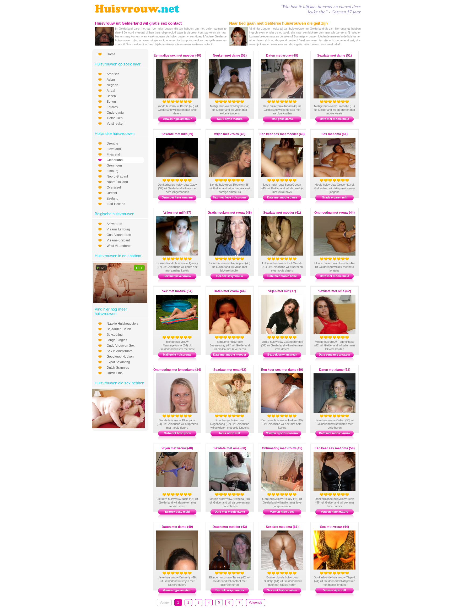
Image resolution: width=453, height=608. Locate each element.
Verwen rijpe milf (334, 590)
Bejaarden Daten (119, 329)
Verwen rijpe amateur (177, 118)
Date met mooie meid (334, 118)
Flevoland (114, 149)
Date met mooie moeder (229, 354)
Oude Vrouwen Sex (120, 345)
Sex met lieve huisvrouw (229, 197)
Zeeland (112, 198)
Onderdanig (115, 112)
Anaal (111, 90)
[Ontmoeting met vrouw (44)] (340, 254)
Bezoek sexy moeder (229, 590)
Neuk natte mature (229, 118)
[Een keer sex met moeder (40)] (287, 176)
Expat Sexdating (118, 362)
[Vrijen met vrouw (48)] (182, 486)
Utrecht (112, 193)
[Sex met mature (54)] (182, 329)
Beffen (111, 96)
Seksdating (115, 334)
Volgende (255, 602)
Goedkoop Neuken (120, 356)
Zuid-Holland (116, 204)
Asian (111, 79)
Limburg (112, 171)
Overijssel (114, 187)
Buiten (111, 101)
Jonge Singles (117, 340)
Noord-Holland (117, 182)
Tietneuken (115, 118)
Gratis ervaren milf (334, 197)
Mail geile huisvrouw (177, 354)
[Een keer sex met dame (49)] (287, 411)
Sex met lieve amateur (282, 590)
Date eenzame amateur (334, 354)
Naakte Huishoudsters (122, 323)
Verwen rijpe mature (334, 511)
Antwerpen (114, 224)
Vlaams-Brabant (118, 240)
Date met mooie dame (282, 197)
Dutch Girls (114, 373)
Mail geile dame (282, 118)
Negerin (112, 85)
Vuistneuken (116, 123)
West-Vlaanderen (119, 246)
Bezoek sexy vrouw (229, 276)
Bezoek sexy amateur (282, 354)
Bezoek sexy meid (177, 511)
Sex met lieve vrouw (177, 276)
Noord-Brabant (117, 176)
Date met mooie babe (282, 276)
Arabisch (113, 74)
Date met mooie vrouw (334, 433)
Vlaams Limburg (118, 229)
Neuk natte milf (229, 433)
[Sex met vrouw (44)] (340, 568)
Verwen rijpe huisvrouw (282, 433)
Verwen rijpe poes (282, 511)
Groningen (114, 165)
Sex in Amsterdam (119, 351)
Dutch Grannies (118, 367)
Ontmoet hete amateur (177, 197)
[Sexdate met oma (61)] (287, 569)
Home (111, 54)
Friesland (113, 154)
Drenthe (112, 143)
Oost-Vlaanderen (119, 235)
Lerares (112, 107)
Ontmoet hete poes (177, 433)
